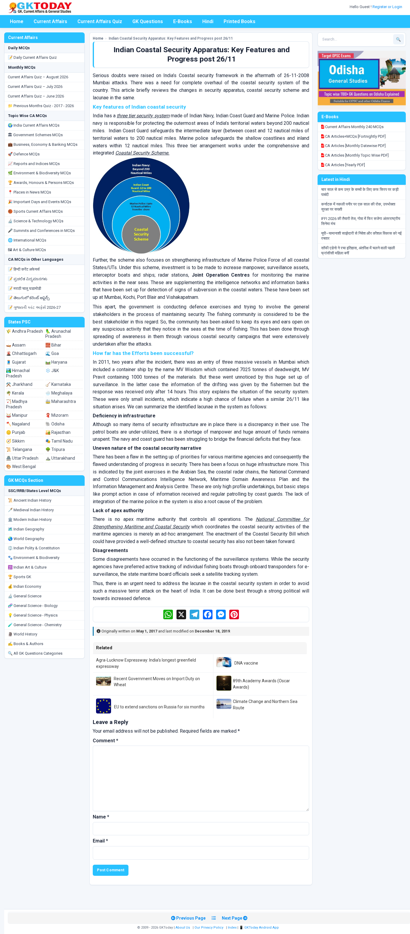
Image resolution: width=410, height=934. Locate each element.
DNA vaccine (246, 663)
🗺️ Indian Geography (26, 529)
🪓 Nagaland (18, 424)
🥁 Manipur (17, 415)
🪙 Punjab (15, 432)
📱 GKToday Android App (259, 927)
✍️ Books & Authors (25, 643)
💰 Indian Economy (24, 586)
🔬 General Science (24, 596)
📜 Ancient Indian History (29, 500)
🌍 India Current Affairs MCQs (33, 125)
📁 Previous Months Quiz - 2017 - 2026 (41, 106)
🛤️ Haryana (56, 362)
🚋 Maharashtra (60, 401)
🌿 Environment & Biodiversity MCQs (39, 173)
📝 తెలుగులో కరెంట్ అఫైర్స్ (29, 298)
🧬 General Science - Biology (33, 605)
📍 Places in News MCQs (29, 192)
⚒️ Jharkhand (19, 384)
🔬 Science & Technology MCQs (35, 221)
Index (232, 927)
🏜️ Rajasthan (58, 432)
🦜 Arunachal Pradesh (58, 334)
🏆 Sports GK (19, 577)
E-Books (182, 21)
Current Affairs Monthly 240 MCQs (354, 127)
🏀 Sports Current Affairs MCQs (35, 211)
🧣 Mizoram (56, 415)
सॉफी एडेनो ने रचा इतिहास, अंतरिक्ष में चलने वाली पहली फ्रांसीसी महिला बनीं (358, 250)
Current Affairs (50, 21)
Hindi (207, 21)
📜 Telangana (19, 449)
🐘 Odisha (55, 424)
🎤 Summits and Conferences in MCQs (41, 230)
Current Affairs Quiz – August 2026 (38, 77)
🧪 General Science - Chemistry (35, 625)
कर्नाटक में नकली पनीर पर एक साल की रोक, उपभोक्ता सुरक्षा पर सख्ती (358, 207)
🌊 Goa (52, 353)
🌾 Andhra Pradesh (24, 331)
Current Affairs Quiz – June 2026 (36, 96)
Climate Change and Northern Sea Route (265, 704)
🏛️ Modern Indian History (30, 519)
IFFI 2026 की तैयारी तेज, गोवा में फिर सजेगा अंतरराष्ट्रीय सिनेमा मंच (360, 221)
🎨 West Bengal (21, 466)
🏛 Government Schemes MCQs (35, 135)
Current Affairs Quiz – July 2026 (35, 86)
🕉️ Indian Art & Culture (27, 567)
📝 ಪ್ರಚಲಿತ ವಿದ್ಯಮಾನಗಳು (27, 279)
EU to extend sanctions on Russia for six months (159, 706)
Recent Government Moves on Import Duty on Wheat (157, 681)
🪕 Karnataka (58, 384)
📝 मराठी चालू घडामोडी (24, 288)
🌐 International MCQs (27, 240)
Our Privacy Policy (208, 927)
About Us (183, 927)
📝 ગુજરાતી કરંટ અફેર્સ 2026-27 (34, 307)
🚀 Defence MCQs (24, 154)
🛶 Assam (16, 345)
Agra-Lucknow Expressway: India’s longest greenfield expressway (146, 663)
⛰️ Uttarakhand (60, 458)
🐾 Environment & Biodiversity (33, 557)
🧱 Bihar (53, 345)
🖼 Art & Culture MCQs (27, 250)
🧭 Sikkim (15, 441)
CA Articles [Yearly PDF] (344, 165)
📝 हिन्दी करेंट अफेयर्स (24, 269)
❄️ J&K (52, 370)
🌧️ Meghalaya (58, 393)
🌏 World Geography (26, 538)
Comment (105, 740)
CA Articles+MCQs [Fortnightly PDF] (355, 136)
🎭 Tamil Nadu (59, 441)
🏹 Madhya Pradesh (16, 404)
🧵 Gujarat (16, 362)
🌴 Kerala (15, 393)
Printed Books (239, 21)
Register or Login (387, 7)
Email (100, 841)
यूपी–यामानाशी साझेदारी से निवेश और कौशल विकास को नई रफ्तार (361, 236)
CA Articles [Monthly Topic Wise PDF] (356, 155)
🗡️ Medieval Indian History (31, 510)
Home (16, 21)
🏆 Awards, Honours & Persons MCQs (41, 182)
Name (101, 817)
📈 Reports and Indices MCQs (34, 163)
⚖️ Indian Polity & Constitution (34, 548)
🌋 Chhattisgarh (21, 353)
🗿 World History (22, 634)
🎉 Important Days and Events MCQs (39, 202)
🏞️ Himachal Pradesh (18, 373)
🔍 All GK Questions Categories (35, 653)
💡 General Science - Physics (33, 615)
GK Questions (147, 21)
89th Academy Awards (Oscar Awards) (261, 683)
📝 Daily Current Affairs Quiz (32, 57)
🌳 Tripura (55, 449)
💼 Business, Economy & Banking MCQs (42, 144)
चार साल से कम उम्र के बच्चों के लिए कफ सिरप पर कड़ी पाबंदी (360, 192)
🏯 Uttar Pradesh (22, 458)
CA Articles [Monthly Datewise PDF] (355, 145)
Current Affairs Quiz (99, 21)
